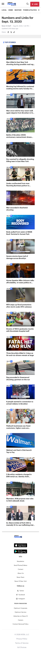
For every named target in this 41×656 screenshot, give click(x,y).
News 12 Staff (6, 26)
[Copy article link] (14, 32)
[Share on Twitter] (11, 32)
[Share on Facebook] (8, 32)
